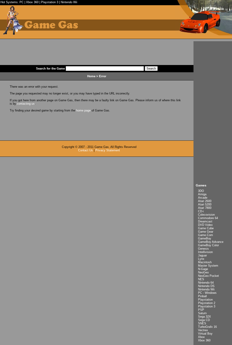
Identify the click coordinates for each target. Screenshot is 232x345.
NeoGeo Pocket (208, 275)
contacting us (26, 103)
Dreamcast (205, 221)
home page (83, 110)
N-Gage (203, 269)
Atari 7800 (204, 208)
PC (21, 2)
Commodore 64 (208, 218)
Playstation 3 (49, 2)
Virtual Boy (205, 333)
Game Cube (206, 228)
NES (201, 279)
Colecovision (206, 214)
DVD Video (205, 225)
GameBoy (204, 238)
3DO (201, 191)
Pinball (202, 296)
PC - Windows (207, 292)
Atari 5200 (204, 204)
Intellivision (205, 252)
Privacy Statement (107, 150)
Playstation (205, 299)
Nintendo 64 (206, 282)
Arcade (202, 197)
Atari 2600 (204, 201)
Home (91, 76)
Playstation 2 (206, 303)
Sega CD (204, 320)
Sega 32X (204, 316)
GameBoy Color (208, 245)
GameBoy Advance (210, 242)
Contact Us (85, 150)
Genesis (203, 248)
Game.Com (205, 235)
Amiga (202, 194)
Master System (208, 265)
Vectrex (203, 330)
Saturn (202, 313)
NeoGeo (203, 272)
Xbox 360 (32, 2)
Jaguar (202, 255)
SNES (202, 323)
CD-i (201, 211)
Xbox (201, 337)
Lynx (201, 259)
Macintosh (205, 262)
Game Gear (205, 231)
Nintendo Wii (69, 2)
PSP (201, 309)
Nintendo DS (206, 286)
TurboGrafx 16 (207, 326)
